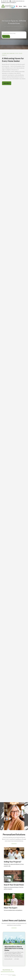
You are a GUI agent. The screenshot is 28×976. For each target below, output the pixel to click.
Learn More (7, 83)
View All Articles (7, 969)
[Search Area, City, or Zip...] (14, 33)
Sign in (24, 6)
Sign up (20, 6)
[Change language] (16, 6)
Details (14, 856)
